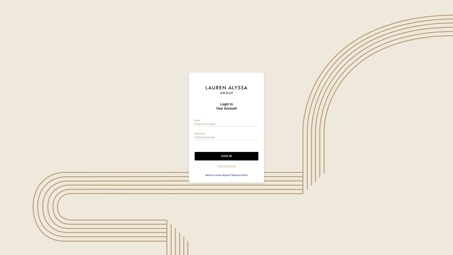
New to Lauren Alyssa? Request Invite (226, 175)
